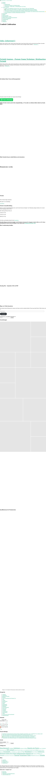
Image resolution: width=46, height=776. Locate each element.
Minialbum (4, 706)
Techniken (4, 710)
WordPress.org (4, 762)
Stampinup (35, 753)
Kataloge (3, 14)
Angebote (4, 694)
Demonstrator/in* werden (6, 16)
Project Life (4, 708)
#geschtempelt (4, 748)
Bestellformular (7, 4)
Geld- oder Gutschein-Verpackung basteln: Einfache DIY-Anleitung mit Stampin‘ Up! (17, 734)
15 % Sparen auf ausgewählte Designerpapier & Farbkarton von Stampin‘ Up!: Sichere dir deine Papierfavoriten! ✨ (25, 11)
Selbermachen (21, 753)
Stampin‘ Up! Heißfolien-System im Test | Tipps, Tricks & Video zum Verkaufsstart (19, 8)
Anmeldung (2, 203)
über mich (4, 20)
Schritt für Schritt (11, 753)
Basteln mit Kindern (5, 696)
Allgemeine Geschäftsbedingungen (8, 773)
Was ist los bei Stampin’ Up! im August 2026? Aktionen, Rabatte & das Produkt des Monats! (20, 10)
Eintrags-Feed (4, 760)
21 (5, 725)
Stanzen (41, 753)
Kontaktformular (5, 19)
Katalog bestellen (5, 15)
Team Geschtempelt (6, 755)
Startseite (3, 2)
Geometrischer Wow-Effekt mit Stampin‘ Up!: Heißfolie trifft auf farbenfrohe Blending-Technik (19, 737)
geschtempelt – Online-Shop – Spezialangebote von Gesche (15, 6)
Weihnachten (33, 755)
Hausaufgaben (4, 701)
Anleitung (17, 748)
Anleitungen (4, 21)
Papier (23, 751)
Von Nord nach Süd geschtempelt (8, 714)
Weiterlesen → (36, 44)
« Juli (1, 729)
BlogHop (4, 697)
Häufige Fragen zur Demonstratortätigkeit (9, 17)
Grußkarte (36, 750)
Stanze (38, 753)
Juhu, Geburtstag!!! (7, 41)
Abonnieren (3, 313)
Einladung (15, 750)
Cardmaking (44, 748)
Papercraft (20, 751)
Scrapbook (4, 709)
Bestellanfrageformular (29, 223)
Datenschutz (4, 772)
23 (7, 725)
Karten (3, 703)
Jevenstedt (6, 751)
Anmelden (4, 759)
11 (1, 724)
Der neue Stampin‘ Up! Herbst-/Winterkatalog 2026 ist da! (14, 12)
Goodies (3, 700)
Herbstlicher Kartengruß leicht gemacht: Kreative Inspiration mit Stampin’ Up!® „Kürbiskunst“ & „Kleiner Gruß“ (22, 733)
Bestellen (40, 748)
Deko (3, 699)
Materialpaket (4, 705)
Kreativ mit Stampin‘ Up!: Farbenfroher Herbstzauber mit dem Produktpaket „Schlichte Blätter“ (19, 735)
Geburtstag (27, 750)
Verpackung (23, 755)
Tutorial (16, 755)
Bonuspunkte (4, 13)
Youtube (42, 755)
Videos (3, 713)
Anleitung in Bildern (23, 748)
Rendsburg (28, 751)
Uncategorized (4, 711)
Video (29, 755)
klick (35, 223)
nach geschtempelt (5, 707)
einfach (12, 750)
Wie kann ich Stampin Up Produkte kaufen (12, 5)
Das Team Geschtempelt (6, 18)
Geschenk (31, 750)
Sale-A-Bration (34, 751)
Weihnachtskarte (37, 755)
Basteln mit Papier (33, 748)
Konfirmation (4, 704)
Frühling (21, 750)
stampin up (29, 753)
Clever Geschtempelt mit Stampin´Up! (9, 698)
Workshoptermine (5, 715)
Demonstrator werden (3, 750)
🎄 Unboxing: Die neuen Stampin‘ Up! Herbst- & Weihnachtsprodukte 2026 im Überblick (20, 9)
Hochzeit (3, 702)
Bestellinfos (16, 220)
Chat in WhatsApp (7, 99)
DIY (8, 750)
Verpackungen (4, 712)
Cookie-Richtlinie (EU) (6, 774)
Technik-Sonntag (12, 755)
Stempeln (2, 755)
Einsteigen (18, 750)
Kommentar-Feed (5, 761)
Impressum (4, 771)
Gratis (34, 750)
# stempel (11, 748)
